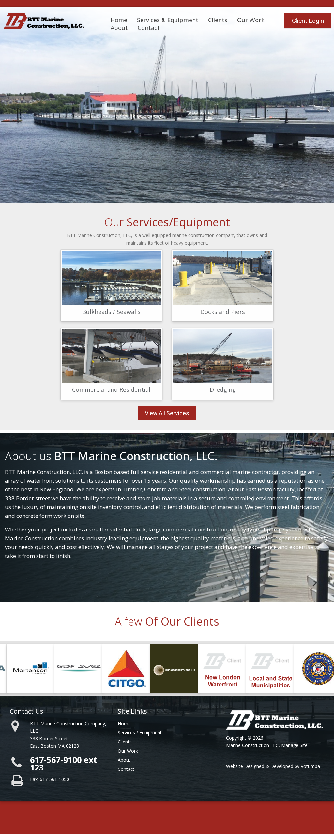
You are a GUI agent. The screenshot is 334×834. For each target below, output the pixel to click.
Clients (217, 20)
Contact (149, 28)
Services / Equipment (140, 732)
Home (119, 20)
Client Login (308, 20)
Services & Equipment (167, 20)
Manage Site (294, 745)
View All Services (167, 413)
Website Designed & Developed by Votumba (273, 766)
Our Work (251, 20)
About (119, 28)
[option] (26, 668)
